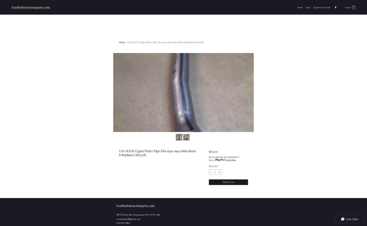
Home (122, 42)
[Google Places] (335, 7)
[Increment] (220, 172)
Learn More (231, 160)
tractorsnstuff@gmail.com (129, 219)
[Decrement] (211, 172)
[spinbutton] (215, 172)
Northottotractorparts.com (30, 7)
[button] (353, 7)
